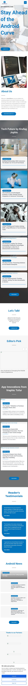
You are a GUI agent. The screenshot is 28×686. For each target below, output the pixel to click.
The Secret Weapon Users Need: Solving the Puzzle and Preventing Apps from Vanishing (12, 455)
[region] (14, 675)
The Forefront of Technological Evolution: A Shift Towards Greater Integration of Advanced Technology (12, 194)
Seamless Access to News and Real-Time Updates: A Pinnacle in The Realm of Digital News (18, 599)
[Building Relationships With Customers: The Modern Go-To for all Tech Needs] (14, 147)
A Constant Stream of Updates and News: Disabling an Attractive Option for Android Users (18, 586)
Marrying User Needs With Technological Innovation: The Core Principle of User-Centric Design (13, 430)
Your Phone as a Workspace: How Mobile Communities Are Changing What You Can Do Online (14, 369)
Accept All (14, 676)
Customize (14, 679)
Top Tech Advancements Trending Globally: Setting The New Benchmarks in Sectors (13, 280)
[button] (26, 349)
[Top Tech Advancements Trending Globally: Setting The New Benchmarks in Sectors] (9, 273)
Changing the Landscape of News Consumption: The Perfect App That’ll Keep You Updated (17, 612)
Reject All (14, 683)
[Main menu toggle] (25, 2)
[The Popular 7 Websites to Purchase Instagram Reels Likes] (3, 399)
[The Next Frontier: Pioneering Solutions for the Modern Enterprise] (9, 257)
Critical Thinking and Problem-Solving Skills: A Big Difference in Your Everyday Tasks (13, 227)
